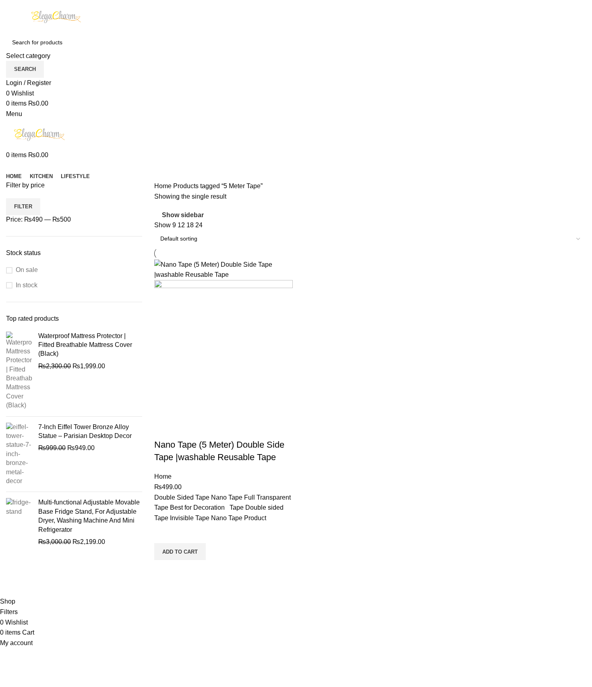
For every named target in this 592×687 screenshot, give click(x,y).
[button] (180, 551)
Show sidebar (183, 215)
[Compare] (164, 429)
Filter (23, 206)
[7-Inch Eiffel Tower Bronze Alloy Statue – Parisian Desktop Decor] (19, 454)
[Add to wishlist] (164, 533)
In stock (26, 285)
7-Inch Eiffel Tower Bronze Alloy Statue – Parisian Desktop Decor (85, 431)
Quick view (164, 570)
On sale (27, 269)
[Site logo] (56, 16)
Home (163, 186)
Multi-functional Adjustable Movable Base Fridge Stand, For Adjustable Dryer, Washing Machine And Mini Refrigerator (89, 516)
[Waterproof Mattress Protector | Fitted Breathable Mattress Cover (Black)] (19, 371)
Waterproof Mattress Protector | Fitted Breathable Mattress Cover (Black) (85, 344)
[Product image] (223, 348)
